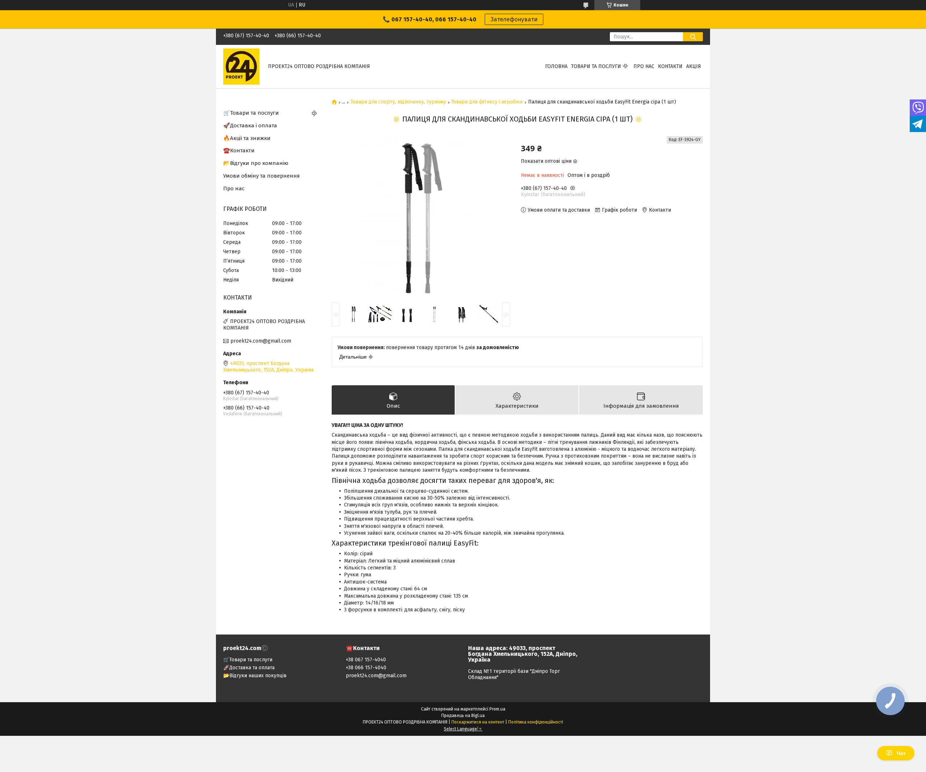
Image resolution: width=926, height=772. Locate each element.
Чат (901, 753)
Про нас (643, 66)
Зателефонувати (514, 19)
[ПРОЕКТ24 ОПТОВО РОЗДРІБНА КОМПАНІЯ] (241, 66)
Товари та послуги (596, 66)
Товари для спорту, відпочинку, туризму (398, 102)
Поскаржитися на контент (477, 722)
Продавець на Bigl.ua (463, 715)
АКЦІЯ (693, 66)
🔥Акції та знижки (247, 138)
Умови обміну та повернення (261, 176)
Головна (556, 66)
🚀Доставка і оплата (250, 125)
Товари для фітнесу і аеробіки (487, 102)
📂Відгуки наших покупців (254, 676)
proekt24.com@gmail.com (260, 341)
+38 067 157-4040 (366, 660)
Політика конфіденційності (535, 722)
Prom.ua (497, 709)
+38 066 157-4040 (366, 668)
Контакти (670, 66)
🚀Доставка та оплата (249, 668)
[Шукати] (693, 36)
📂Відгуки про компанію (255, 163)
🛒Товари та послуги (251, 113)
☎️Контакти (239, 150)
